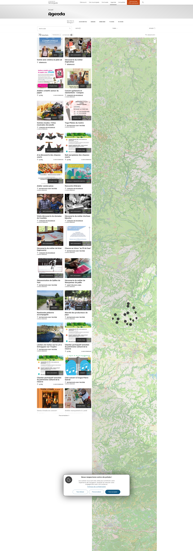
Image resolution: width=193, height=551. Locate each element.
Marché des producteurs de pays (76, 314)
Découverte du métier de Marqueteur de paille (75, 281)
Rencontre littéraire (73, 186)
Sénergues (53, 2)
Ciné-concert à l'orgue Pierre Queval (76, 379)
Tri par (55, 34)
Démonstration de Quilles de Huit (48, 281)
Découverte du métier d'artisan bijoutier (77, 217)
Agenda (113, 2)
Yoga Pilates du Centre (74, 123)
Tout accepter (112, 492)
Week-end (102, 21)
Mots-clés (42, 28)
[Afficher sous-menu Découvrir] (87, 2)
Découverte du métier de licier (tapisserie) (49, 249)
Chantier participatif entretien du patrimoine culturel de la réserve (77, 347)
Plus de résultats (63, 415)
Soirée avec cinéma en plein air (49, 60)
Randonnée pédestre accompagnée (45, 314)
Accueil (50, 10)
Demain (93, 21)
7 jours (111, 21)
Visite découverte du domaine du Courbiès (49, 217)
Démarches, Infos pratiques (133, 2)
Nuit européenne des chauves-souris (77, 156)
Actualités (121, 2)
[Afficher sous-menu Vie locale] (109, 2)
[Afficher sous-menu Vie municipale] (100, 2)
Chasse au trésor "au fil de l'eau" (78, 248)
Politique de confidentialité (96, 487)
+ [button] (154, 40)
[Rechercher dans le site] (143, 2)
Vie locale (105, 2)
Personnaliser (96, 492)
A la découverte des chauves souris (49, 156)
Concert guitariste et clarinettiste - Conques (74, 92)
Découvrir (83, 2)
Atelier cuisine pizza (45, 186)
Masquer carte (151, 34)
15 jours (120, 21)
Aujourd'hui (83, 21)
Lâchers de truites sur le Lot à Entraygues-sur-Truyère (49, 346)
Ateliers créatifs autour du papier (48, 92)
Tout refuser (80, 492)
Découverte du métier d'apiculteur (74, 61)
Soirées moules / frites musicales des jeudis (46, 124)
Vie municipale (94, 2)
